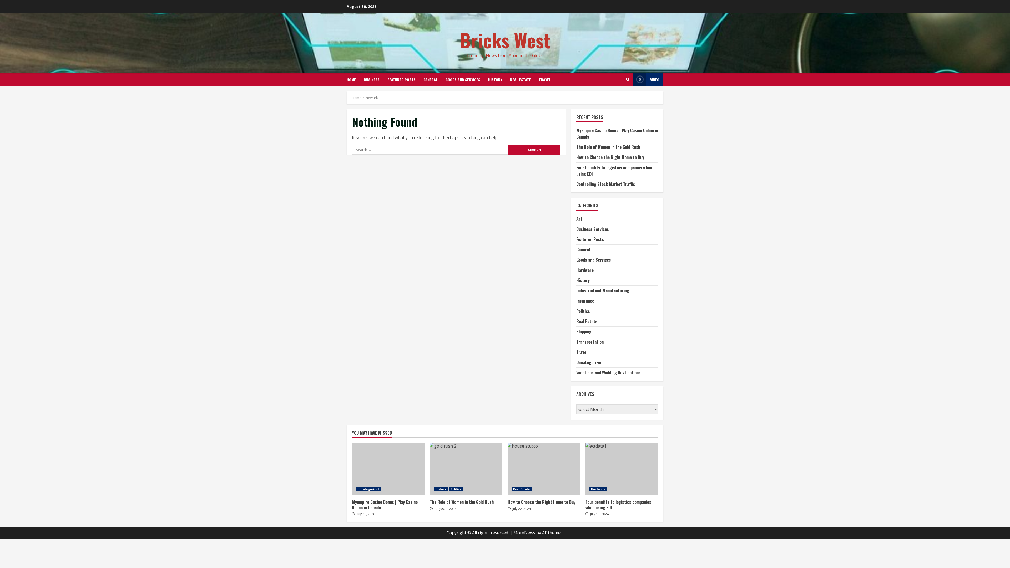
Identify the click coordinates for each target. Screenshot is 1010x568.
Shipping (584, 331)
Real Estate (520, 79)
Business (372, 79)
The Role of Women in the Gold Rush (608, 147)
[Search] (627, 79)
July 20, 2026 (366, 514)
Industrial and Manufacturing (602, 290)
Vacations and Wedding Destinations (608, 372)
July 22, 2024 (521, 508)
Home (351, 79)
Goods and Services (463, 79)
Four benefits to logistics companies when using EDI (621, 469)
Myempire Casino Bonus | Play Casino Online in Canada (388, 469)
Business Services (592, 229)
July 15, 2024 (599, 514)
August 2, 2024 (445, 508)
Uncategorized (589, 362)
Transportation (590, 342)
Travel (545, 79)
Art (579, 219)
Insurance (585, 301)
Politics (583, 311)
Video (654, 79)
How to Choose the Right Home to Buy (610, 157)
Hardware (585, 270)
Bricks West (505, 40)
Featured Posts (401, 79)
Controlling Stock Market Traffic (605, 184)
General (430, 79)
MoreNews (524, 533)
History (495, 79)
